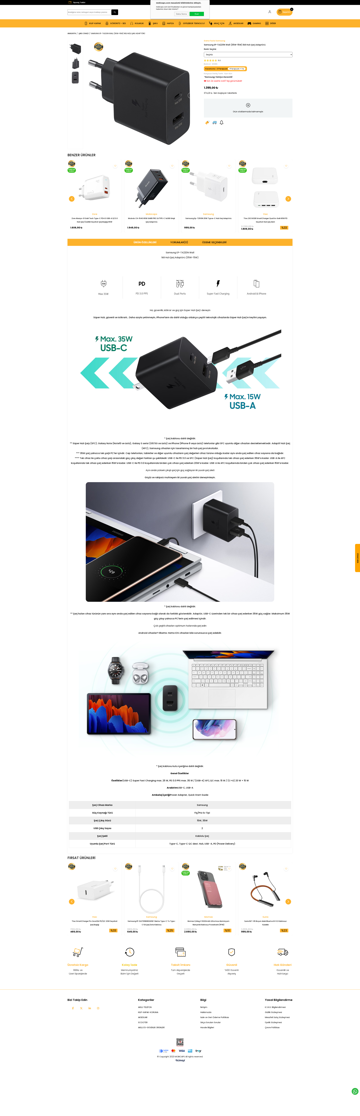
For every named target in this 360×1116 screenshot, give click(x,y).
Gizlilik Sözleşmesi (273, 1012)
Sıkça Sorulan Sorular (210, 1022)
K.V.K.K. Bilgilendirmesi (275, 1007)
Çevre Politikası (272, 1027)
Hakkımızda (205, 1012)
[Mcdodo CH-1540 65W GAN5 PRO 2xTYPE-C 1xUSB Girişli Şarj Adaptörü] (151, 186)
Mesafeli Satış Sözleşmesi (277, 1017)
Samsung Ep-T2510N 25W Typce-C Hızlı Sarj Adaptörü (208, 218)
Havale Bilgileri (207, 1027)
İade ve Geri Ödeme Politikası (214, 1017)
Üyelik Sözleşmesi (273, 1022)
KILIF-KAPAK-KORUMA (148, 1012)
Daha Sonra (181, 14)
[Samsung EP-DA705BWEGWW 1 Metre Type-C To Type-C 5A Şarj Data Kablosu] (151, 889)
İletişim (203, 1007)
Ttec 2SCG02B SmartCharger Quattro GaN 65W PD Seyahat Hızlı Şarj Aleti (265, 220)
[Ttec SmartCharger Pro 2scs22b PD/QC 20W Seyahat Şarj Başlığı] (94, 889)
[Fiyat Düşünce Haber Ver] (207, 122)
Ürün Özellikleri (145, 242)
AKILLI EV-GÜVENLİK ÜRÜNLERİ (151, 1027)
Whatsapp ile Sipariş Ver (355, 1091)
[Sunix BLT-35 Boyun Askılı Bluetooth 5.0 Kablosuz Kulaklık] (265, 889)
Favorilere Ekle (115, 166)
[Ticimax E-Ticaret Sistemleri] (180, 1060)
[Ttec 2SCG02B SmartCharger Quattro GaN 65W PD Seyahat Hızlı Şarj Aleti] (265, 186)
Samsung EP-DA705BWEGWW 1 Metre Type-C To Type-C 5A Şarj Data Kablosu (152, 923)
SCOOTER (143, 1022)
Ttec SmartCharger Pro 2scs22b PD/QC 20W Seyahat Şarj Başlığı (94, 923)
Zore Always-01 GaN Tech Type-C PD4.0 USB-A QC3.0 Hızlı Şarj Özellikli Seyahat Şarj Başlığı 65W (95, 220)
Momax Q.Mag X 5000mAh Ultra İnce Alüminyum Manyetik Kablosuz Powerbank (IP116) (208, 923)
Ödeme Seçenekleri (214, 242)
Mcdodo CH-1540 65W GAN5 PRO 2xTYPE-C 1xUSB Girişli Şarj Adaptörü (151, 220)
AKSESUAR (142, 1017)
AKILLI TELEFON (145, 1007)
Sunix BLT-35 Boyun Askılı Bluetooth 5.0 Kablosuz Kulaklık (265, 923)
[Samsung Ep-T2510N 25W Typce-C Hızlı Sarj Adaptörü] (208, 186)
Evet (197, 14)
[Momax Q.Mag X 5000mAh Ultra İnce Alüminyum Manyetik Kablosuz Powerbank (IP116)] (208, 889)
